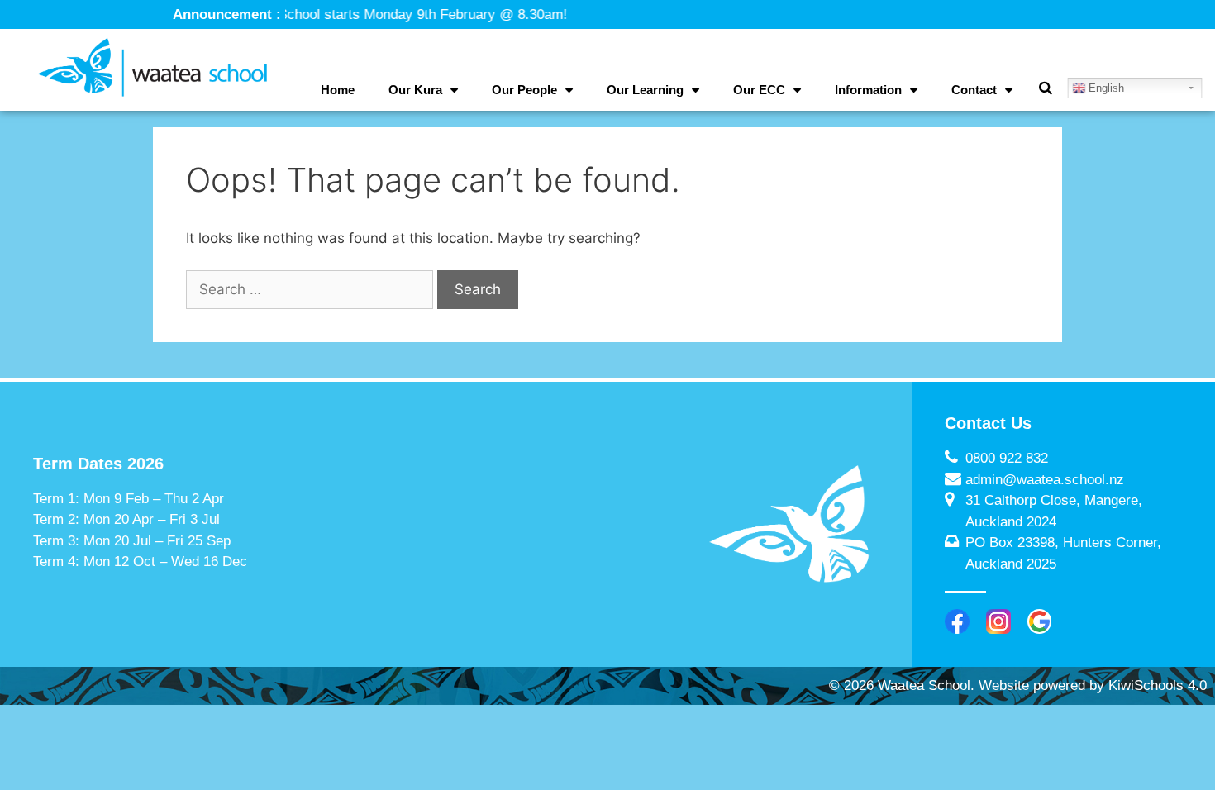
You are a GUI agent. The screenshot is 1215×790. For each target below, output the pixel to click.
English (1104, 88)
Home (338, 90)
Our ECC (759, 90)
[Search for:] (311, 289)
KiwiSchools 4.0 (1157, 685)
